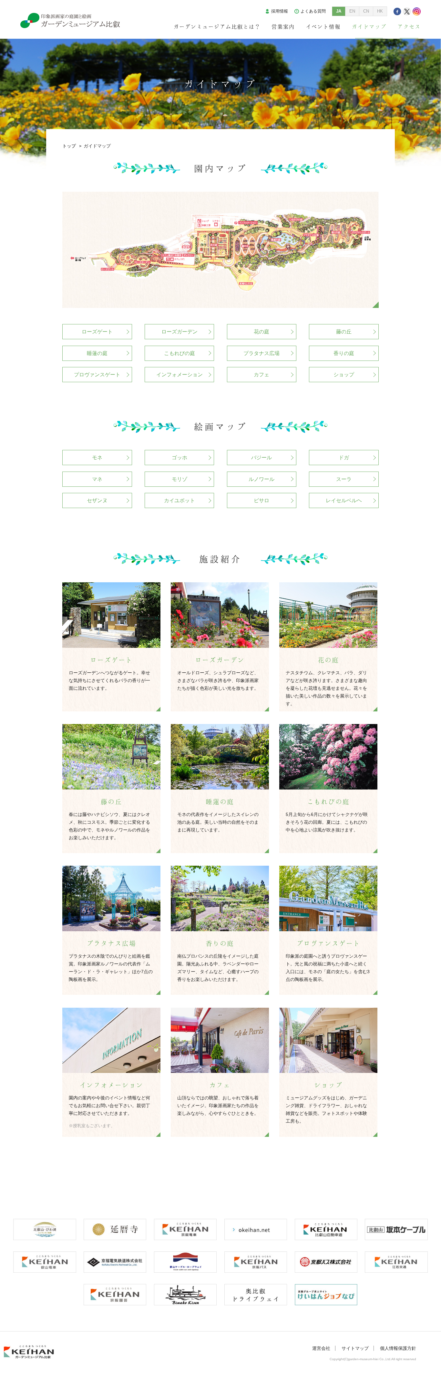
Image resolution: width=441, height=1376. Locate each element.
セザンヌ (97, 500)
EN (352, 11)
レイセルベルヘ (344, 500)
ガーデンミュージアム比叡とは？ (217, 26)
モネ (97, 457)
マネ (97, 479)
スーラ (344, 479)
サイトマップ (355, 1348)
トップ (69, 145)
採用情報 (279, 11)
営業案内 (283, 26)
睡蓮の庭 (97, 353)
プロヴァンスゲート (97, 374)
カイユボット (179, 500)
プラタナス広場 (261, 353)
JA (338, 11)
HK (380, 11)
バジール (261, 457)
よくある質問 (313, 11)
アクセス (409, 26)
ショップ (343, 374)
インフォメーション (179, 374)
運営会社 (321, 1348)
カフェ (261, 374)
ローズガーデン (179, 331)
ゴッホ (179, 457)
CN (366, 11)
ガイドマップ (369, 26)
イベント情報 (323, 26)
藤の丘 (344, 331)
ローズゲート (97, 331)
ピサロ (261, 500)
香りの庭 (343, 353)
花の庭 (261, 331)
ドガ (344, 457)
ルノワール (261, 479)
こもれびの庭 (179, 353)
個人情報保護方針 (398, 1348)
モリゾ (179, 479)
